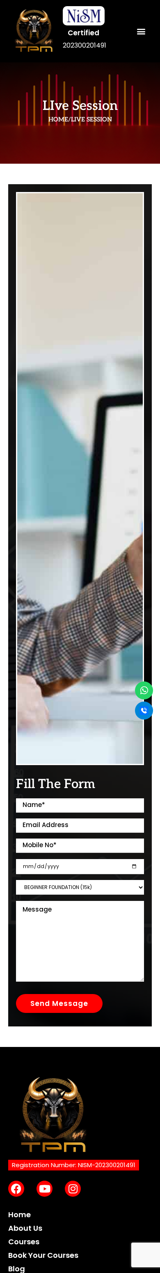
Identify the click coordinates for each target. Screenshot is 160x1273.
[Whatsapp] (144, 690)
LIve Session (91, 119)
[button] (141, 31)
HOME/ (59, 119)
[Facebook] (16, 1189)
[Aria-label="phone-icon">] (144, 711)
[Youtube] (45, 1189)
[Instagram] (73, 1189)
